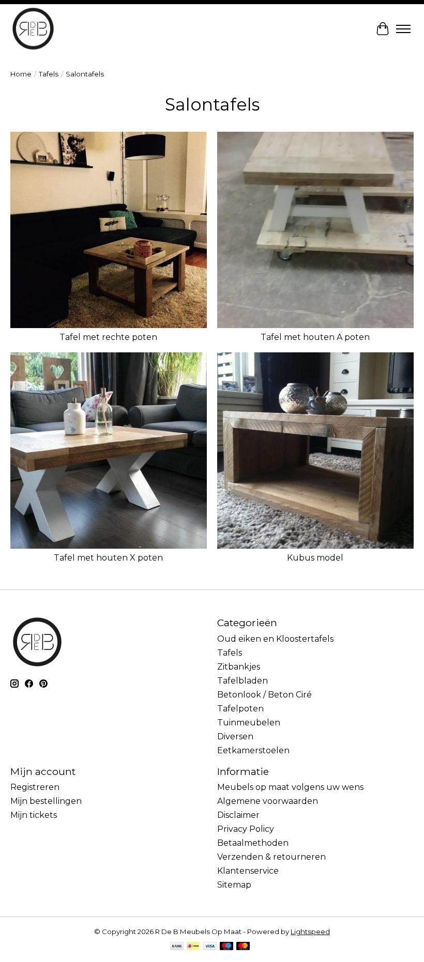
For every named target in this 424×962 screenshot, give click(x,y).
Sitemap (234, 885)
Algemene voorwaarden (267, 801)
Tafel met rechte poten (108, 337)
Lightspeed (310, 931)
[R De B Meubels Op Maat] (33, 28)
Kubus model (315, 558)
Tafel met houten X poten (108, 558)
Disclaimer (238, 815)
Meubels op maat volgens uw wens (290, 787)
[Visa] (210, 947)
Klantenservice (248, 871)
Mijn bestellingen (46, 801)
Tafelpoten (240, 708)
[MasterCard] (243, 947)
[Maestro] (226, 947)
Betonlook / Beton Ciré (264, 695)
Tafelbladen (242, 681)
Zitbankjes (238, 667)
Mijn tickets (33, 815)
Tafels (48, 74)
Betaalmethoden (253, 843)
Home (21, 74)
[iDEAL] (193, 947)
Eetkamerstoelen (253, 750)
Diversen (235, 736)
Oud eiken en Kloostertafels (275, 639)
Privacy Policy (245, 829)
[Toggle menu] (403, 29)
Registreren (34, 787)
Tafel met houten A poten (315, 337)
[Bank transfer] (177, 947)
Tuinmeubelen (248, 722)
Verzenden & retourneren (271, 857)
